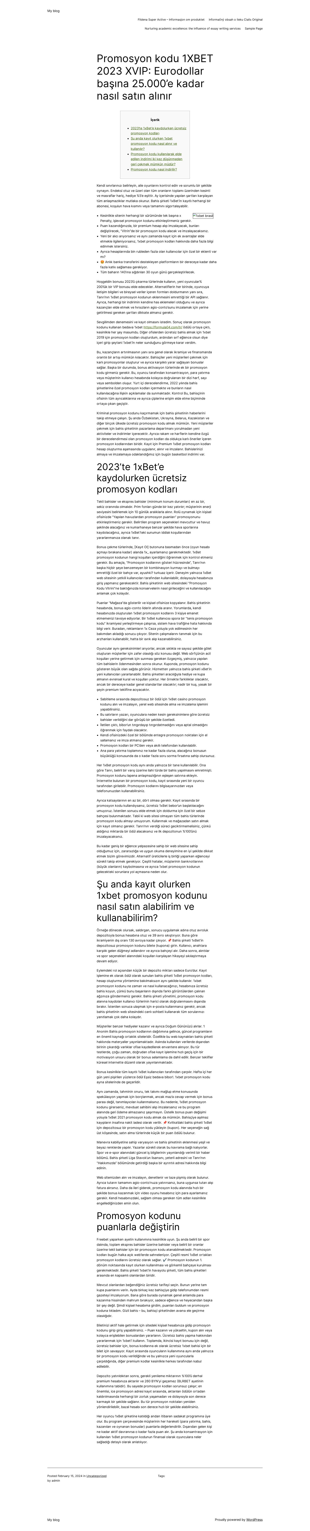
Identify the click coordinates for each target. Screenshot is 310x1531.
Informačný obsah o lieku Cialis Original (236, 19)
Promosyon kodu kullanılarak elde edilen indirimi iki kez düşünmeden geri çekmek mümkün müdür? (156, 159)
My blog (53, 11)
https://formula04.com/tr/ (163, 327)
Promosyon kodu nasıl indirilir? (154, 169)
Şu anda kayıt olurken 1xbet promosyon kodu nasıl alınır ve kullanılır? (154, 144)
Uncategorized (96, 1476)
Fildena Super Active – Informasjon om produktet (171, 19)
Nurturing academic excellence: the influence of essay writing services (193, 28)
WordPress (254, 1520)
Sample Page (254, 28)
